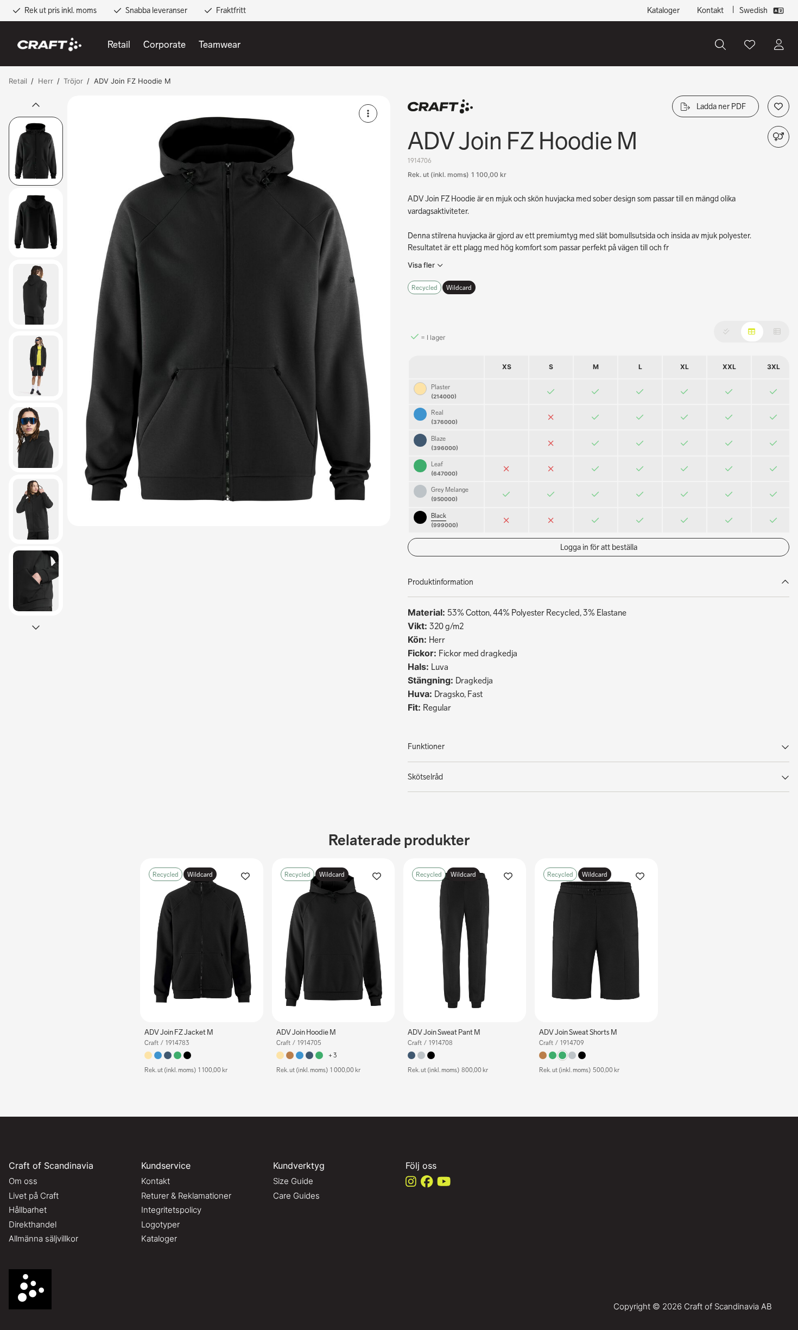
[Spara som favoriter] (749, 44)
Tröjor (73, 81)
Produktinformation (440, 582)
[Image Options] (368, 113)
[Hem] (49, 45)
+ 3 (332, 1055)
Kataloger (663, 10)
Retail (118, 44)
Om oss (23, 1181)
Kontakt (710, 10)
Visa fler (421, 265)
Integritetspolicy (171, 1210)
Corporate (164, 44)
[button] (228, 311)
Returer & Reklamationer (186, 1195)
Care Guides (296, 1195)
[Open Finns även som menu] (778, 137)
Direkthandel (32, 1224)
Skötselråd (425, 777)
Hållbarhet (28, 1210)
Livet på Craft (34, 1195)
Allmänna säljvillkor (43, 1238)
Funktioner (426, 746)
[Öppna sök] (720, 44)
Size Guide (293, 1181)
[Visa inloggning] (779, 44)
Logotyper (160, 1224)
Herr (45, 81)
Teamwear (219, 44)
